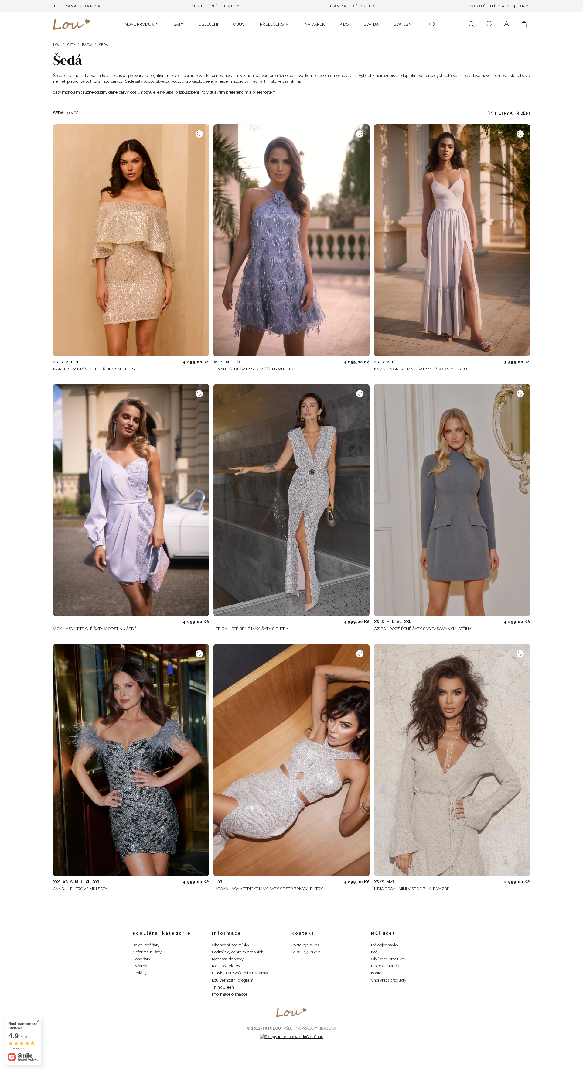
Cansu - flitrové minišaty (80, 889)
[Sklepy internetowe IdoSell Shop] (291, 1036)
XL (78, 362)
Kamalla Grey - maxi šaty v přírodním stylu (420, 369)
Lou (56, 45)
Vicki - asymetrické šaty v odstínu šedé (95, 628)
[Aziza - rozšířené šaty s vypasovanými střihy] (452, 500)
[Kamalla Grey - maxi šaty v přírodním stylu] (452, 240)
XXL (407, 621)
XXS (56, 882)
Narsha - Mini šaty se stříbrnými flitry (94, 369)
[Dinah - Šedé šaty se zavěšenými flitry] (291, 240)
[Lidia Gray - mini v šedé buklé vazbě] (452, 760)
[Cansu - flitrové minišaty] (131, 760)
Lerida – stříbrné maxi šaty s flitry (250, 628)
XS (55, 362)
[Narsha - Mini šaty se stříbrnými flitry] (131, 240)
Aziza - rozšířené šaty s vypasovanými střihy (423, 628)
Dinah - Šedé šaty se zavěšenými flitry (254, 369)
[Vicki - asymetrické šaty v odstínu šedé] (131, 500)
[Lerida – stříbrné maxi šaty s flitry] (291, 500)
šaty (138, 81)
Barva (87, 45)
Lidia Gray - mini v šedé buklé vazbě (411, 889)
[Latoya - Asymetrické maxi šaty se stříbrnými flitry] (291, 760)
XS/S (379, 882)
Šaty (71, 45)
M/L (391, 882)
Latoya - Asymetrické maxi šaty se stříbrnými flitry (268, 889)
